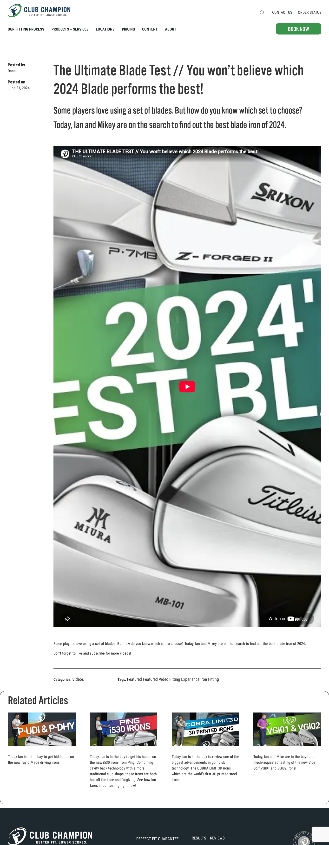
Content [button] (150, 29)
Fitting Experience (184, 679)
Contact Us (282, 12)
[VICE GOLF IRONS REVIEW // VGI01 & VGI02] (287, 731)
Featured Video (155, 679)
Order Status (309, 12)
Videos (78, 679)
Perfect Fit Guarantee (157, 838)
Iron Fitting (209, 679)
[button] (262, 12)
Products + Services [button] (70, 29)
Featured (134, 679)
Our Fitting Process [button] (26, 29)
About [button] (170, 29)
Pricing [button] (128, 29)
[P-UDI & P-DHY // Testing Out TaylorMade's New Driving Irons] (42, 731)
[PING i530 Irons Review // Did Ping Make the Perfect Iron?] (124, 731)
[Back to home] (39, 10)
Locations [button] (105, 29)
